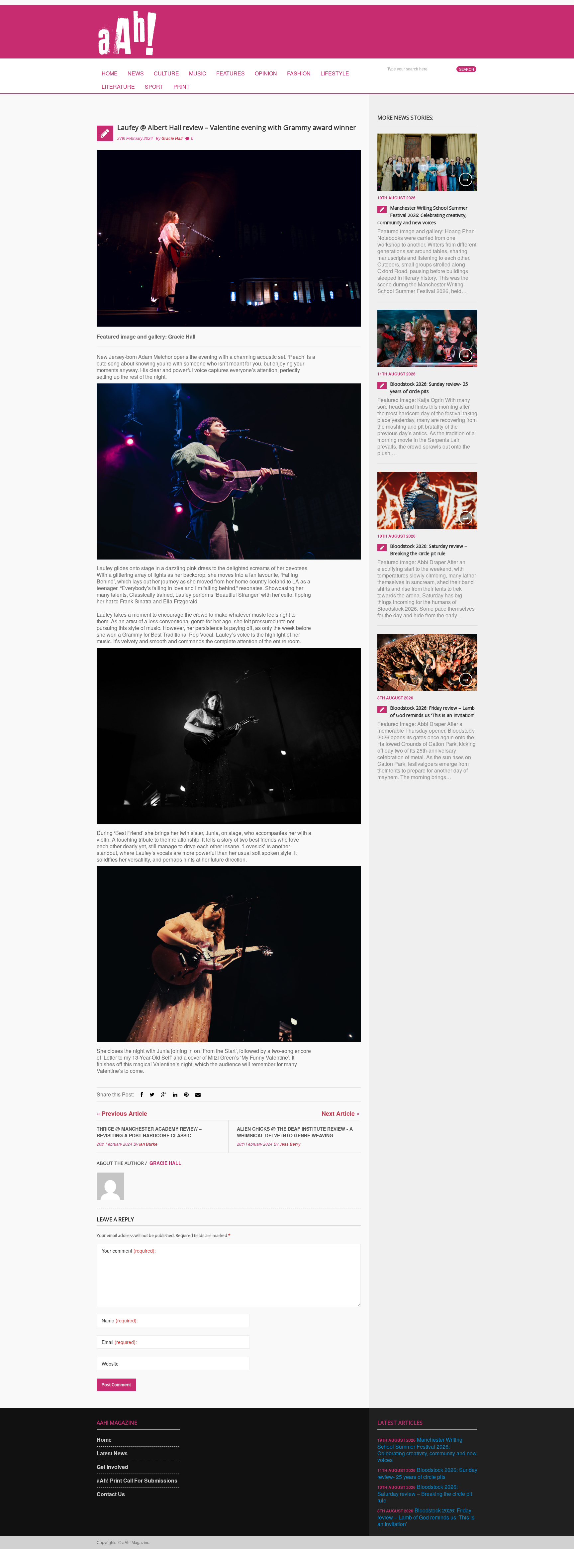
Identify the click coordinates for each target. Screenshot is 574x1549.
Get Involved (112, 1467)
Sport (154, 86)
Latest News (112, 1453)
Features (230, 73)
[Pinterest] (186, 1094)
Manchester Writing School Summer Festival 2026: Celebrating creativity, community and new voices (422, 215)
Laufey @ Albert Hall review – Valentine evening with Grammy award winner (236, 127)
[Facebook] (142, 1094)
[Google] (163, 1094)
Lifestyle (335, 73)
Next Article (341, 1113)
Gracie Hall (171, 138)
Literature (118, 86)
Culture (166, 73)
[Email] (198, 1094)
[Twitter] (151, 1094)
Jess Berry (290, 1144)
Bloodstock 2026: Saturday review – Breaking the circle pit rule (424, 1493)
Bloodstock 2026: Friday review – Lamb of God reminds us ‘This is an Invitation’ (425, 1517)
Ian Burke (148, 1144)
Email (119, 1342)
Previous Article (122, 1113)
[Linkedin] (175, 1094)
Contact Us (111, 1494)
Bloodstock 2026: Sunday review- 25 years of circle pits (427, 1473)
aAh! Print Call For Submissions (137, 1480)
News (136, 73)
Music (197, 73)
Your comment (129, 1250)
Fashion (299, 73)
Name (120, 1320)
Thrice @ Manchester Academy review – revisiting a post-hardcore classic (149, 1132)
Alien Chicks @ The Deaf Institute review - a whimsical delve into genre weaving (295, 1132)
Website (110, 1363)
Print (181, 86)
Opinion (266, 73)
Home (110, 73)
